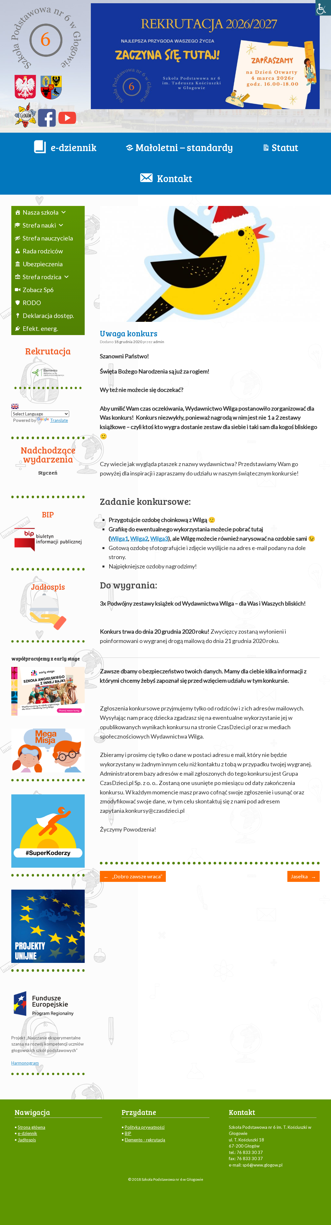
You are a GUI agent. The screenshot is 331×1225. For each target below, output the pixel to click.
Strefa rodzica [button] (42, 277)
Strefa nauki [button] (39, 225)
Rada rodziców (43, 251)
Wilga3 (159, 538)
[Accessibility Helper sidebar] (323, 7)
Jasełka (303, 876)
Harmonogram (25, 1063)
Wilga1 (119, 538)
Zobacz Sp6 (38, 289)
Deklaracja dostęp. (48, 315)
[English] (14, 406)
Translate (59, 420)
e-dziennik (27, 1133)
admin (158, 341)
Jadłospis (27, 1139)
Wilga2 (139, 538)
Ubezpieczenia (43, 264)
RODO (32, 302)
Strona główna (31, 1127)
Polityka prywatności (145, 1127)
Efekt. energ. (40, 328)
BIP (128, 1133)
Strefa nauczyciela (48, 238)
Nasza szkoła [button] (41, 212)
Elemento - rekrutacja (145, 1139)
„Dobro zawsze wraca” (132, 876)
